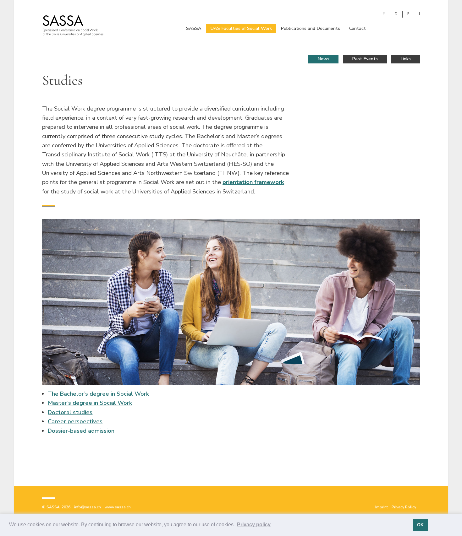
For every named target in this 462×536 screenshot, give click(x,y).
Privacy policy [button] (254, 524)
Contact (357, 28)
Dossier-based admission (81, 431)
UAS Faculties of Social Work (241, 28)
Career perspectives (75, 421)
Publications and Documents (310, 28)
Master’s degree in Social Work (90, 403)
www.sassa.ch (118, 507)
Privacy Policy (404, 507)
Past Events (365, 59)
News (323, 59)
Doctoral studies (70, 412)
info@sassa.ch (87, 507)
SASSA (193, 28)
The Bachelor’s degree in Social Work (98, 394)
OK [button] (420, 524)
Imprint (381, 507)
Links (405, 59)
